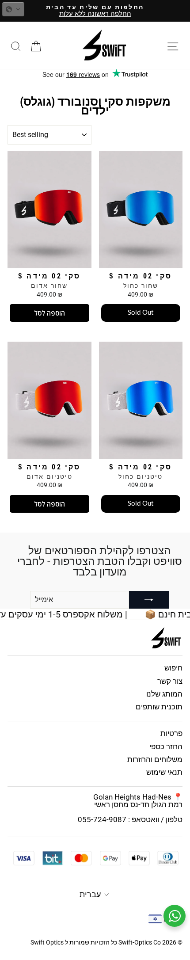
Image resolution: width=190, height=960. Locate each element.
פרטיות (171, 733)
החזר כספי (165, 746)
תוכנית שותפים (159, 706)
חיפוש (173, 667)
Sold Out (140, 312)
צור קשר (169, 681)
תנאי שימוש (164, 772)
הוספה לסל (49, 313)
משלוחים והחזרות (154, 759)
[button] (13, 9)
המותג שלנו (164, 694)
